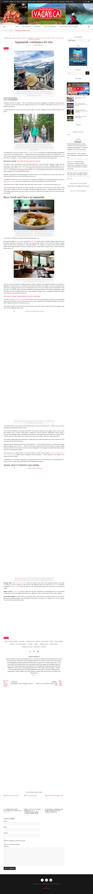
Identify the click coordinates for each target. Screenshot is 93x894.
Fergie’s (18, 241)
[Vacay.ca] (46, 13)
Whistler (35, 169)
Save (7, 48)
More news (70, 178)
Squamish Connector (15, 586)
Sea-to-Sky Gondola (32, 152)
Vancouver (54, 584)
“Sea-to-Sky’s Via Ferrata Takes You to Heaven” (29, 161)
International (70, 1)
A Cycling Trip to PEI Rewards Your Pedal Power (13, 809)
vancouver (36, 646)
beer (6, 641)
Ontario (6, 1)
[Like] (30, 651)
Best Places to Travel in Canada (69, 26)
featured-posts (30, 641)
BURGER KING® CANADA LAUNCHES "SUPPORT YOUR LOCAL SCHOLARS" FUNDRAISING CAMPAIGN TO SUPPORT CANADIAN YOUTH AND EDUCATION (77, 146)
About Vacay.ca (26, 26)
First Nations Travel (48, 38)
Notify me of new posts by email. (12, 844)
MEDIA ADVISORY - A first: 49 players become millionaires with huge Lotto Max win (77, 155)
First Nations (45, 641)
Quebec (11, 1)
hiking (51, 641)
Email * (5, 827)
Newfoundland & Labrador (44, 1)
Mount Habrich (59, 641)
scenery (12, 644)
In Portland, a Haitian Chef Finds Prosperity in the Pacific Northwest (54, 810)
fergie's (38, 641)
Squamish (37, 39)
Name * (5, 821)
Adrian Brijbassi (38, 45)
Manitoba (55, 1)
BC (14, 1)
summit (36, 644)
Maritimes (24, 1)
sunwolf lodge (44, 644)
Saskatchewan (32, 1)
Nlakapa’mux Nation (10, 181)
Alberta (19, 1)
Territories (62, 1)
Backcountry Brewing (20, 299)
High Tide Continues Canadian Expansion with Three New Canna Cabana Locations (77, 173)
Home (16, 26)
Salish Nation (61, 104)
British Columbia (27, 38)
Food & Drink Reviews (50, 26)
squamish (30, 644)
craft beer (21, 641)
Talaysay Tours (22, 168)
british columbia (13, 641)
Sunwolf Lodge (32, 241)
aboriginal (11, 30)
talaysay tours (53, 644)
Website (6, 833)
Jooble (68, 134)
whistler (43, 646)
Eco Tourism (37, 38)
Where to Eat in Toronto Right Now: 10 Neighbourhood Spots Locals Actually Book (32, 811)
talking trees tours (27, 646)
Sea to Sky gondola (21, 644)
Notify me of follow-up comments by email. (14, 840)
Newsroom (37, 26)
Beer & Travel (17, 38)
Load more (78, 124)
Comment (6, 846)
